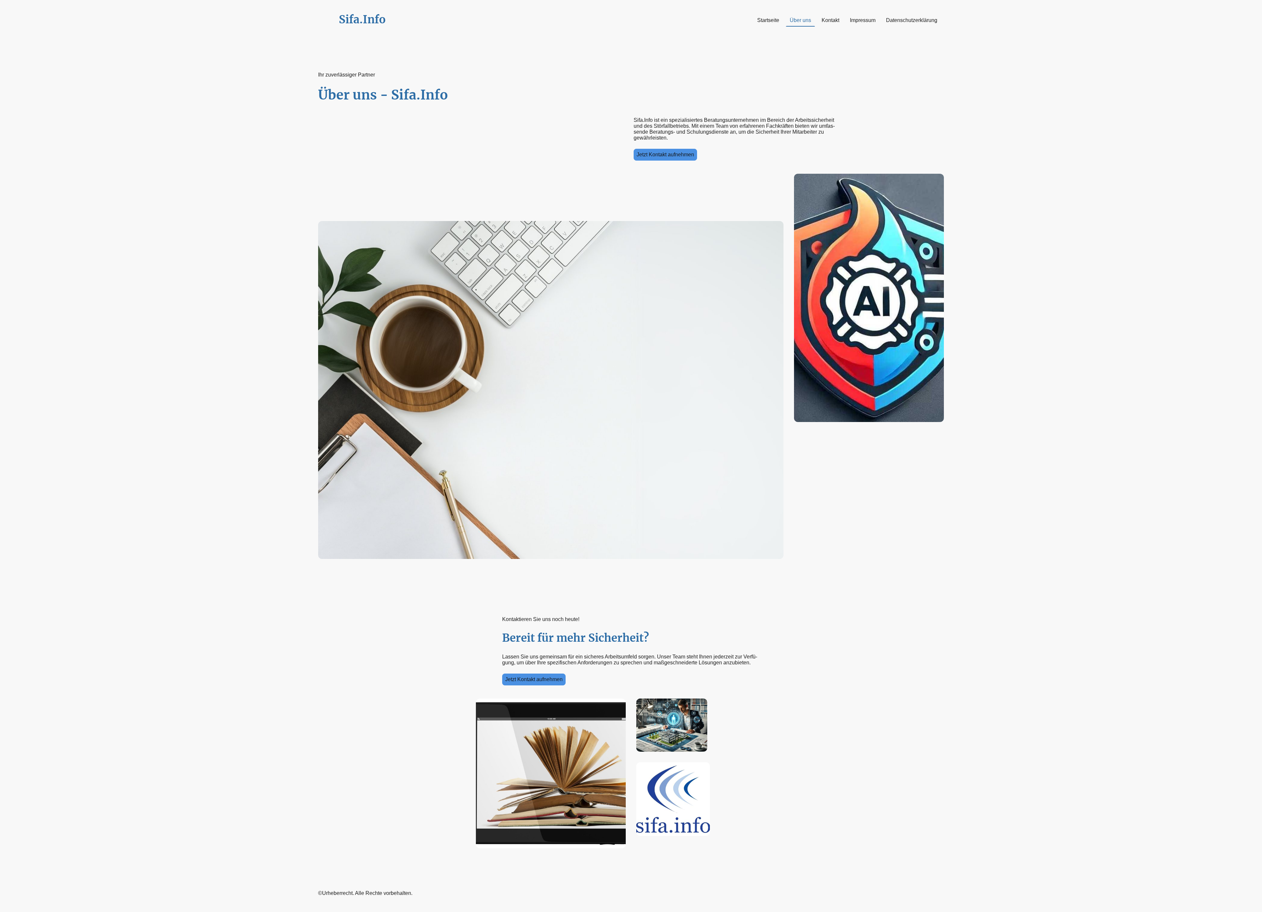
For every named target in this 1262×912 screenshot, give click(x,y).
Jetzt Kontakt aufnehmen (665, 154)
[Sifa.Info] (368, 32)
